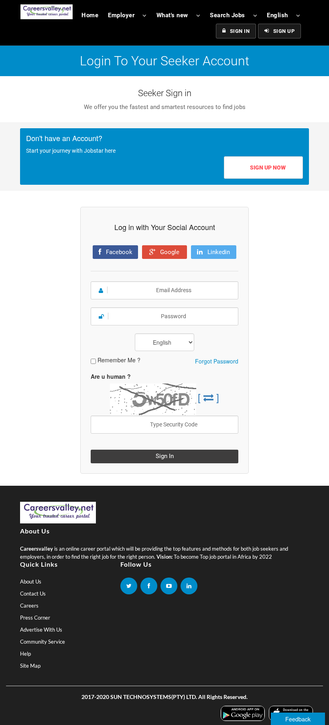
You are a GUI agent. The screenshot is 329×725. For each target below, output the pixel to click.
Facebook (118, 252)
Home (89, 15)
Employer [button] (121, 15)
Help (25, 653)
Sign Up (284, 31)
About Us (30, 581)
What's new (172, 15)
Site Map (30, 665)
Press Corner (35, 617)
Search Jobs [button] (227, 15)
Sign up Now (268, 167)
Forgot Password (216, 361)
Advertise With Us (41, 629)
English (277, 15)
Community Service (42, 641)
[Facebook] (148, 586)
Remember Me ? (118, 360)
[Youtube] (168, 586)
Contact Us (33, 593)
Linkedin (218, 252)
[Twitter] (128, 586)
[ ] (208, 397)
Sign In (240, 31)
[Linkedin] (189, 586)
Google (168, 252)
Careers (29, 605)
